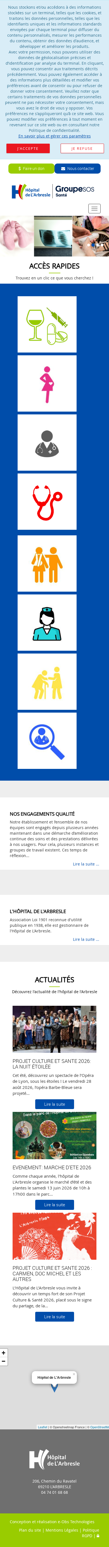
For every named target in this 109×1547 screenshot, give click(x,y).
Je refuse (82, 148)
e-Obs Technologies (76, 1521)
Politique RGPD (90, 1532)
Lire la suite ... (86, 864)
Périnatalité (47, 390)
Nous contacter (80, 168)
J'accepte (28, 148)
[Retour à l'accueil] (54, 191)
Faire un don (33, 168)
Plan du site (30, 1530)
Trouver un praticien (47, 748)
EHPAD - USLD (47, 688)
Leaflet (42, 1427)
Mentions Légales (62, 1530)
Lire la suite (54, 1104)
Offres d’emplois (47, 629)
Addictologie (47, 331)
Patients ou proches (47, 570)
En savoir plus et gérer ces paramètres (54, 136)
